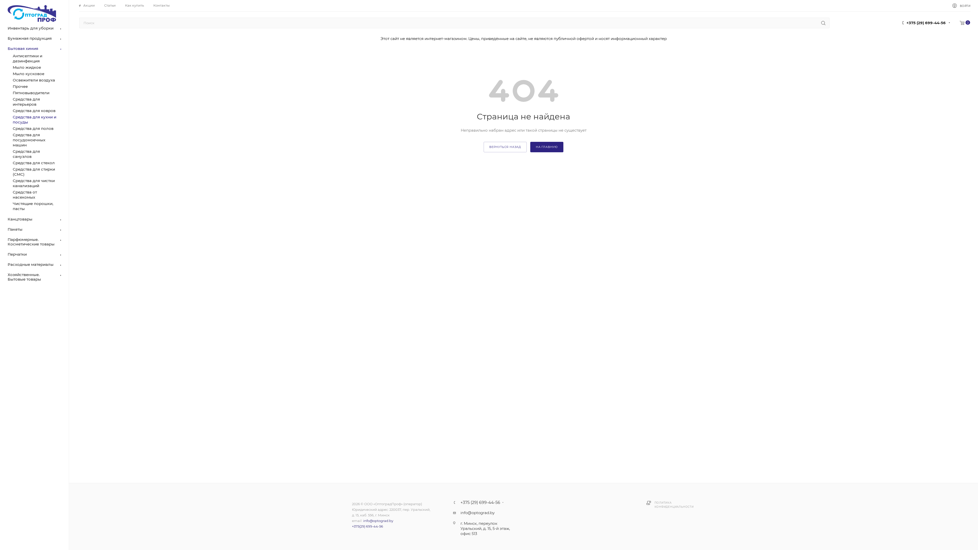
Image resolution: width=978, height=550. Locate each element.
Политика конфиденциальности (674, 504)
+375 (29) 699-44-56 (926, 22)
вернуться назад (505, 147)
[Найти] (823, 23)
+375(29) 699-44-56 (367, 526)
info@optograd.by (378, 521)
